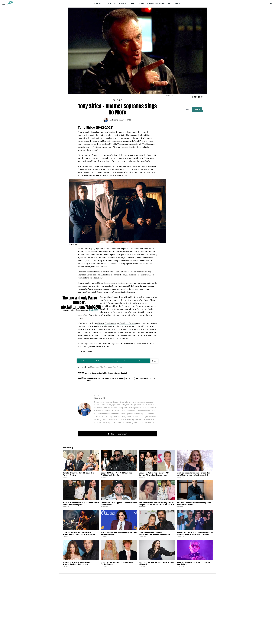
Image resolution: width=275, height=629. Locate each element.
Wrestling (123, 4)
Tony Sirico (117, 367)
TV (115, 4)
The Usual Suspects (127, 323)
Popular (197, 109)
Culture (141, 4)
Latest (187, 109)
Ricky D (115, 120)
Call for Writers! (174, 4)
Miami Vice (137, 263)
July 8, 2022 (93, 310)
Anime (132, 4)
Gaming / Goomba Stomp (156, 4)
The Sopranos (110, 323)
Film (109, 4)
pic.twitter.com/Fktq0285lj (81, 307)
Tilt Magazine (99, 4)
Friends (100, 323)
